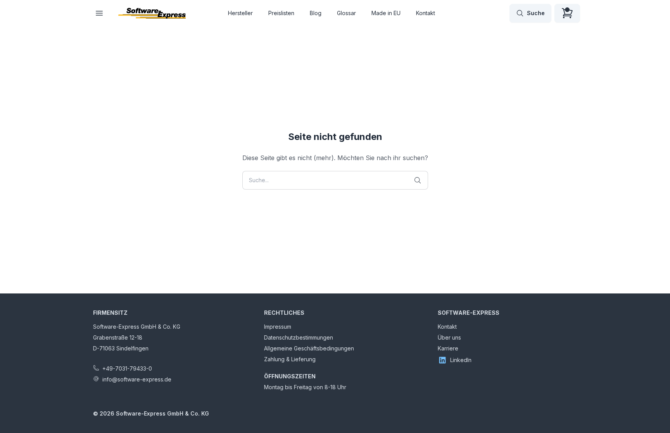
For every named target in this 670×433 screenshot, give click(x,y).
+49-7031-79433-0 (127, 368)
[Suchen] (417, 180)
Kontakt (425, 13)
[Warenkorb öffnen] (567, 13)
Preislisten (281, 13)
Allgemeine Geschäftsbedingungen (309, 348)
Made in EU (386, 13)
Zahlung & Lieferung (290, 359)
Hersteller (240, 13)
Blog (315, 13)
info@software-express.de (136, 379)
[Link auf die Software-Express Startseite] (152, 13)
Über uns (449, 337)
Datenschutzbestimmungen (298, 337)
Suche (536, 13)
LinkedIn (460, 360)
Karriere (448, 348)
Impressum (277, 326)
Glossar (346, 13)
